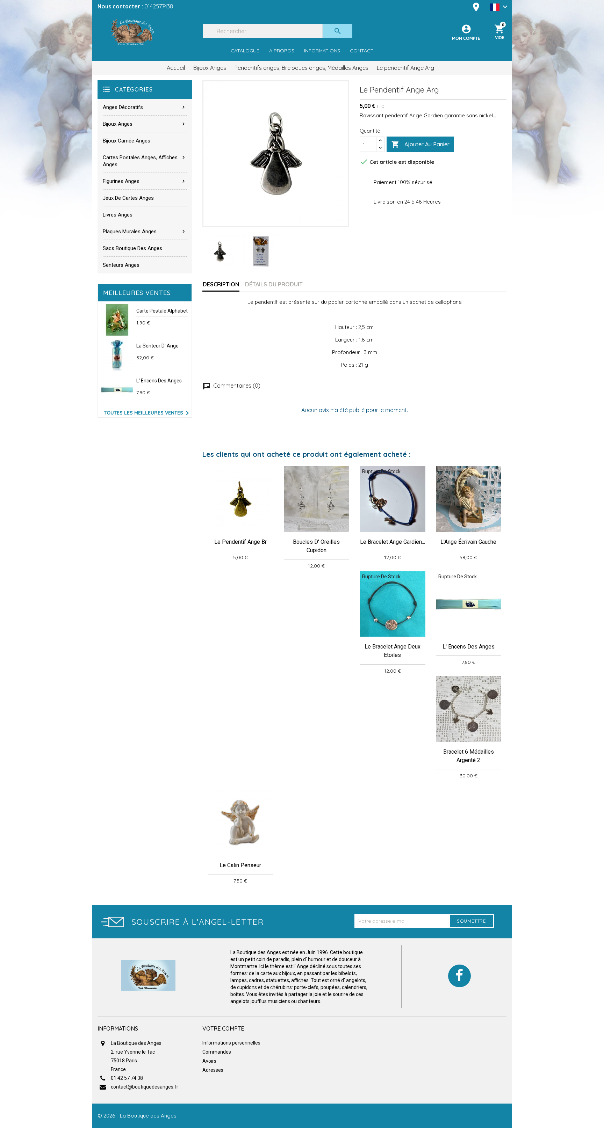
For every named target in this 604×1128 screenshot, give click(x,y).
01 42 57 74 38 (127, 1078)
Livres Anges (117, 215)
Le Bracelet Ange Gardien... (392, 542)
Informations (322, 50)
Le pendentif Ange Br (240, 542)
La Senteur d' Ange (157, 346)
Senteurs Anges (121, 265)
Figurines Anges (145, 181)
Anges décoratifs (145, 107)
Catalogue (245, 50)
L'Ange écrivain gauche (468, 542)
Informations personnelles (231, 1043)
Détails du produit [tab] (274, 284)
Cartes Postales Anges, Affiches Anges (145, 161)
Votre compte (223, 1028)
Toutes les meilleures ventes (148, 413)
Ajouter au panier (420, 144)
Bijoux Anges (145, 124)
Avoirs (209, 1061)
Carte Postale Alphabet (162, 311)
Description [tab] (221, 284)
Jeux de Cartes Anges (128, 198)
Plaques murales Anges (145, 231)
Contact (362, 50)
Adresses (212, 1070)
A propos (281, 50)
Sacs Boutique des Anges (132, 248)
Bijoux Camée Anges (126, 141)
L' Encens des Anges (159, 380)
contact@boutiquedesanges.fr (144, 1087)
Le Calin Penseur (240, 865)
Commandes (216, 1052)
